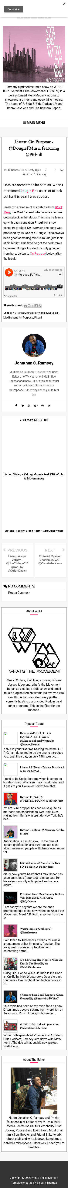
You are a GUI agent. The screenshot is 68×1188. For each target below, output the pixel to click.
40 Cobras (14, 170)
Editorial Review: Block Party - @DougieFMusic (34, 530)
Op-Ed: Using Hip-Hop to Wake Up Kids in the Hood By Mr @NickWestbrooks (41, 964)
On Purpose (38, 253)
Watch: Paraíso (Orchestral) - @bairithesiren (36, 931)
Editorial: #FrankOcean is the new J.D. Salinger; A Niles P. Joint (40, 865)
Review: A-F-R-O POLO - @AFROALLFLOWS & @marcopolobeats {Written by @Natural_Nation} (37, 739)
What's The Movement (44, 1177)
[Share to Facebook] (36, 306)
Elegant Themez (47, 1182)
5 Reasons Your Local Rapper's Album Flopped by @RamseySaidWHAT (41, 997)
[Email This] (25, 306)
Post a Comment (19, 592)
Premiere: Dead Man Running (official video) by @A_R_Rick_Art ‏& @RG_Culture (42, 898)
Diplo (38, 170)
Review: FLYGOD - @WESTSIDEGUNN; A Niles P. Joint (41, 799)
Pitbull (38, 317)
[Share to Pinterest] (40, 306)
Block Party (27, 170)
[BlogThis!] (29, 306)
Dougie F (53, 312)
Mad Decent (10, 317)
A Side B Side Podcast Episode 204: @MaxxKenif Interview (40, 1026)
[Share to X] (33, 306)
